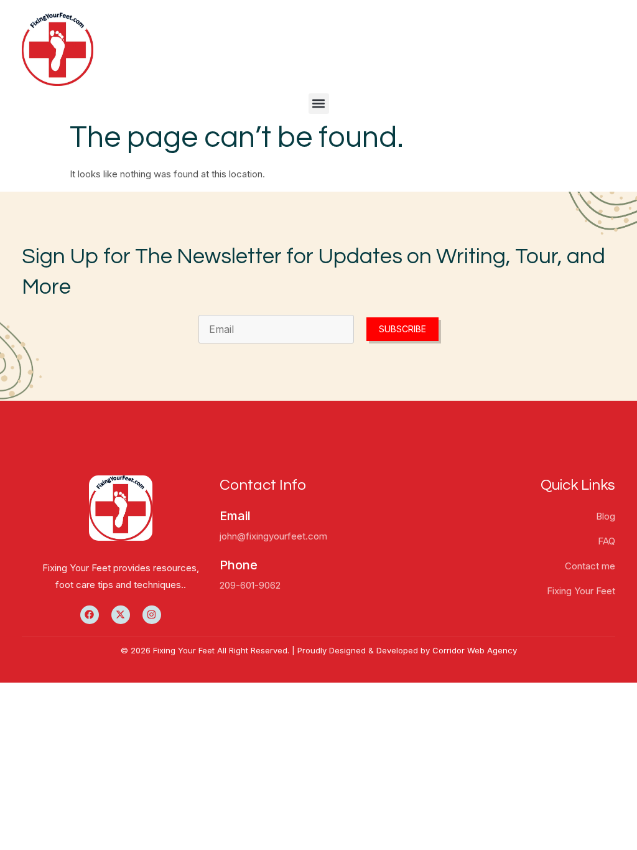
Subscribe (402, 329)
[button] (319, 103)
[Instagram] (151, 614)
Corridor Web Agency (474, 650)
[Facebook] (89, 614)
